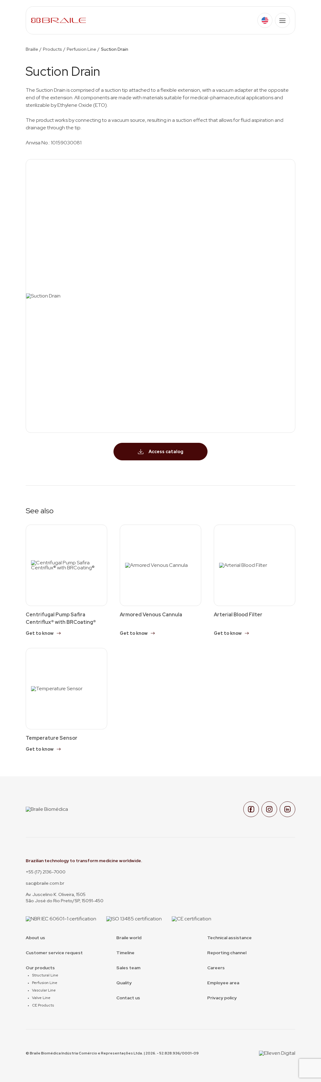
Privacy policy (222, 998)
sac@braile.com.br (45, 883)
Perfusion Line (81, 49)
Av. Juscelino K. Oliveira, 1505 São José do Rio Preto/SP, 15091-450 (64, 897)
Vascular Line (44, 990)
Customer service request (54, 952)
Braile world (128, 937)
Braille (32, 49)
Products (52, 49)
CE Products (43, 1005)
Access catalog (166, 451)
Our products (40, 968)
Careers (216, 968)
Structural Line (45, 975)
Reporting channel (226, 952)
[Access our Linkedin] (287, 809)
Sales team (128, 968)
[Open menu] (282, 20)
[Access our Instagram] (269, 809)
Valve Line (41, 997)
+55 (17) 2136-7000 (46, 872)
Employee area (223, 983)
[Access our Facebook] (251, 809)
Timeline (125, 952)
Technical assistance (229, 937)
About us (35, 937)
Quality (124, 983)
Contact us (128, 998)
